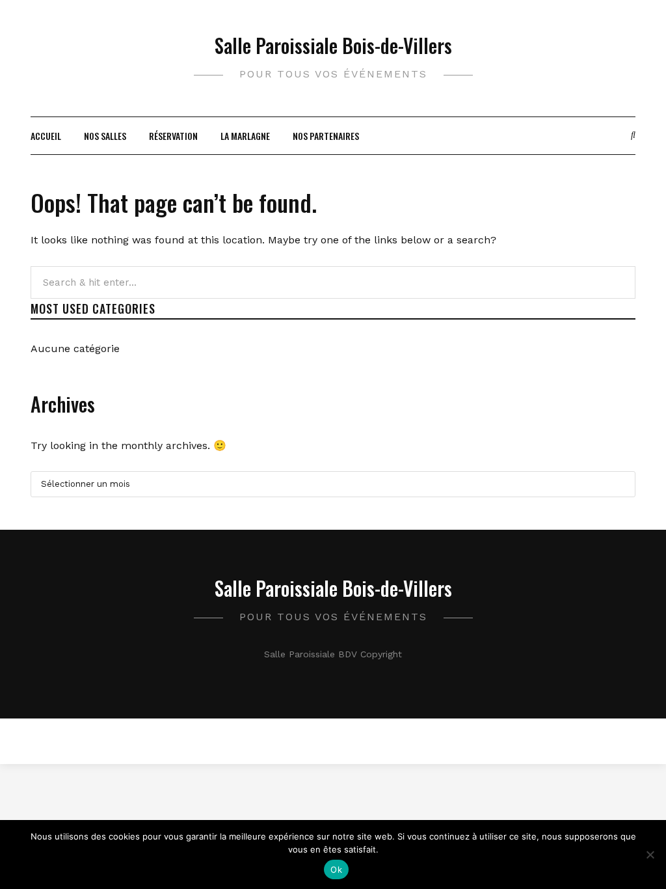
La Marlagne (245, 136)
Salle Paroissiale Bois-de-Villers (333, 45)
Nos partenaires (326, 136)
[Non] (649, 854)
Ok (336, 869)
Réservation (173, 136)
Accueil (46, 136)
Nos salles (105, 136)
